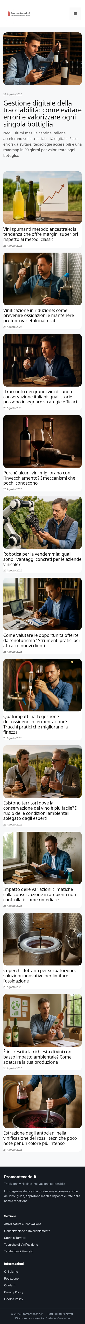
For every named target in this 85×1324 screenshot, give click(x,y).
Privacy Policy (13, 1292)
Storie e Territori (15, 1238)
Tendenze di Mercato (18, 1251)
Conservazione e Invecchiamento (27, 1231)
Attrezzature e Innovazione (22, 1224)
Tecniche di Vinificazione (21, 1245)
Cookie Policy (13, 1299)
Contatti (9, 1285)
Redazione (11, 1278)
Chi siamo (11, 1272)
